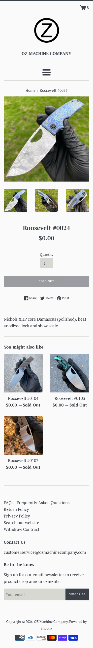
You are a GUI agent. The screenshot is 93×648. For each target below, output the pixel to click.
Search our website (21, 522)
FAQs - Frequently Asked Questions (36, 502)
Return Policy (16, 509)
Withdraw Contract (21, 529)
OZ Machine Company (51, 621)
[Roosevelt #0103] (70, 373)
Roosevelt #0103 (70, 398)
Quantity (46, 254)
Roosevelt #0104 (23, 398)
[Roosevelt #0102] (23, 435)
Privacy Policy (17, 516)
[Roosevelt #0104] (23, 373)
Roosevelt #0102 (23, 460)
